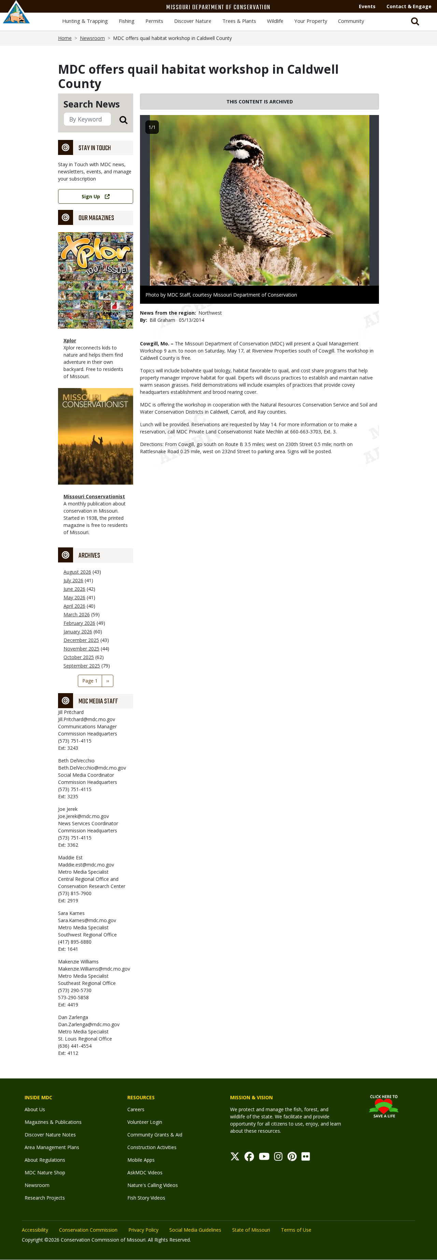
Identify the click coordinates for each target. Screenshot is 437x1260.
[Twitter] (235, 1158)
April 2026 (74, 606)
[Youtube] (264, 1158)
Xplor (70, 340)
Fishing (127, 20)
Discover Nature (192, 20)
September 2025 (82, 665)
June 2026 (74, 589)
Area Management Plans (52, 1147)
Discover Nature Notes (50, 1134)
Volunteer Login (144, 1122)
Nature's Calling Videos (152, 1185)
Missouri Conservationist (94, 496)
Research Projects (45, 1197)
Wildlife (275, 20)
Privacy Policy (143, 1230)
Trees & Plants (239, 20)
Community (351, 20)
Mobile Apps (141, 1160)
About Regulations (45, 1160)
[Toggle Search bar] (415, 21)
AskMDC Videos (145, 1172)
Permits (154, 20)
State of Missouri (251, 1230)
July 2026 (73, 580)
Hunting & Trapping (85, 20)
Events (367, 6)
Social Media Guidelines (195, 1230)
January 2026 (78, 631)
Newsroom (92, 38)
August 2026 (77, 572)
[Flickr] (305, 1158)
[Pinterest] (292, 1158)
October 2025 (79, 657)
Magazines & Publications (53, 1122)
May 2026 (74, 597)
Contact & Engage (409, 6)
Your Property (310, 20)
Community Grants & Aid (154, 1134)
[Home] (16, 19)
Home (65, 38)
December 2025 (81, 640)
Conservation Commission (88, 1230)
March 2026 (77, 614)
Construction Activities (152, 1147)
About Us (35, 1109)
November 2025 (81, 648)
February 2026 (79, 623)
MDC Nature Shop (45, 1172)
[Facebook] (249, 1158)
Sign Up (91, 196)
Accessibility (35, 1230)
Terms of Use (296, 1230)
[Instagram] (278, 1158)
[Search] (119, 119)
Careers (135, 1109)
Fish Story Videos (146, 1197)
